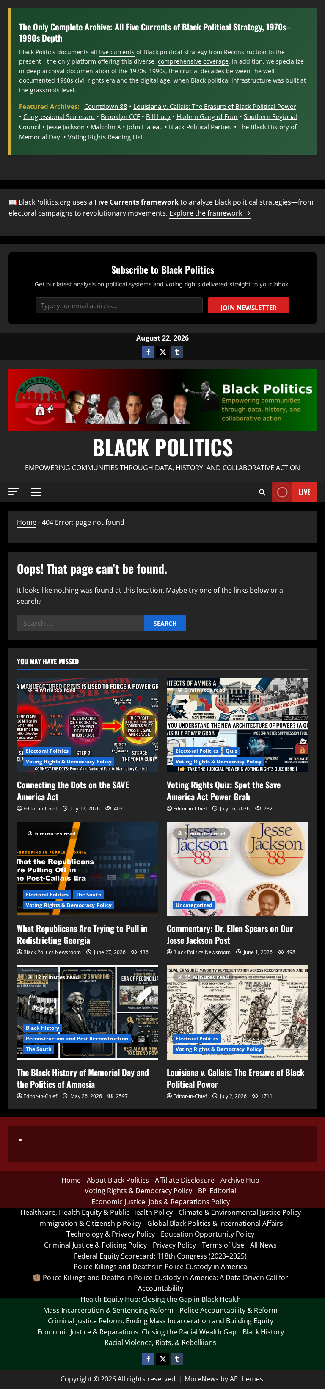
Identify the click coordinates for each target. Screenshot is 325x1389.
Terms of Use (223, 1245)
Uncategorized (194, 905)
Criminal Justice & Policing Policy (95, 1245)
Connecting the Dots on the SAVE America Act (73, 790)
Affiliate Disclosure (185, 1180)
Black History (42, 1027)
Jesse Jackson (66, 126)
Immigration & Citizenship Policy (89, 1223)
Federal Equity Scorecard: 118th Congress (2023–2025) (160, 1256)
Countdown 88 (105, 106)
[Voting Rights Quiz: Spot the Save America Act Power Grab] (237, 725)
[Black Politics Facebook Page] (148, 352)
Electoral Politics (47, 750)
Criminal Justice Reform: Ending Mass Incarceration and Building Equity (160, 1320)
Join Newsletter (248, 307)
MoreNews (202, 1378)
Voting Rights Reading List (105, 137)
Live (304, 492)
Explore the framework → (210, 213)
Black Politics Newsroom (52, 952)
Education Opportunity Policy (207, 1234)
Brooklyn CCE (120, 116)
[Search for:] (80, 623)
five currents (117, 52)
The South (89, 894)
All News (263, 1245)
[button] (13, 491)
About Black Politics (118, 1180)
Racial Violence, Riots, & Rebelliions (160, 1342)
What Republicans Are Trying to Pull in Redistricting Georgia (82, 934)
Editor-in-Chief (40, 808)
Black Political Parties (200, 126)
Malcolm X (106, 126)
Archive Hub (239, 1180)
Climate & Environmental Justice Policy (240, 1212)
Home (26, 522)
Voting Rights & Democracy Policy (69, 761)
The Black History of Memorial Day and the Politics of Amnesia (83, 1078)
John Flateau (145, 126)
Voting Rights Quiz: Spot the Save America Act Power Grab (224, 790)
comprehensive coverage (193, 61)
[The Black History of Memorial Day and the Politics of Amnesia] (87, 1012)
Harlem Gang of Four (207, 116)
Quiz (231, 750)
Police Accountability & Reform (228, 1310)
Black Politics (162, 446)
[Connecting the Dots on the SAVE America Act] (87, 725)
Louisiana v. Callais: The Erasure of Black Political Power (214, 106)
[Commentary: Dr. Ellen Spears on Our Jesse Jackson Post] (237, 869)
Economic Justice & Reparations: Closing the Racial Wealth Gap (137, 1331)
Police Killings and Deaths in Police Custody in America (160, 1266)
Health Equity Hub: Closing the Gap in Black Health (160, 1299)
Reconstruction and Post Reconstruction (77, 1038)
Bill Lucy (158, 116)
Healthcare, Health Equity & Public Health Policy (96, 1212)
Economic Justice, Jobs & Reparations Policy (160, 1201)
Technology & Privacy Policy (110, 1234)
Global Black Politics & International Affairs (215, 1223)
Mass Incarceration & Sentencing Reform (108, 1310)
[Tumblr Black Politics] (177, 352)
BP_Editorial (217, 1190)
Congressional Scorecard (59, 116)
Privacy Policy (174, 1245)
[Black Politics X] (162, 352)
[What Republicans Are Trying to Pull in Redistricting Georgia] (87, 869)
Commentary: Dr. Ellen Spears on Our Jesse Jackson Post (230, 934)
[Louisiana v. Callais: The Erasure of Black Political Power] (237, 1012)
